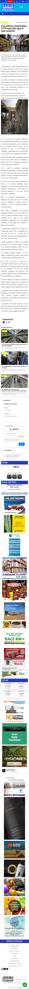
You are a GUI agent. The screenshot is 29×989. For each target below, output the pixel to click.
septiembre (14, 16)
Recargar (21, 436)
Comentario (6, 413)
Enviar (21, 444)
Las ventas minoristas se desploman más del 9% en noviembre (14, 345)
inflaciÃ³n (5, 16)
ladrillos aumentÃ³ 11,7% (9, 18)
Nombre (6, 407)
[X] (16, 1)
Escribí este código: (9, 426)
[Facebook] (19, 1)
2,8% (20, 16)
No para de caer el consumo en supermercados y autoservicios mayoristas (14, 390)
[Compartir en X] (6, 322)
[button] (6, 1)
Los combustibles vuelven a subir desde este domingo (14, 367)
